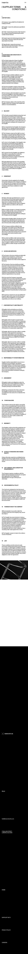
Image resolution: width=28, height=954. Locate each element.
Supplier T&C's (6, 917)
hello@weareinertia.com (8, 819)
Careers (4, 942)
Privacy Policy (6, 930)
